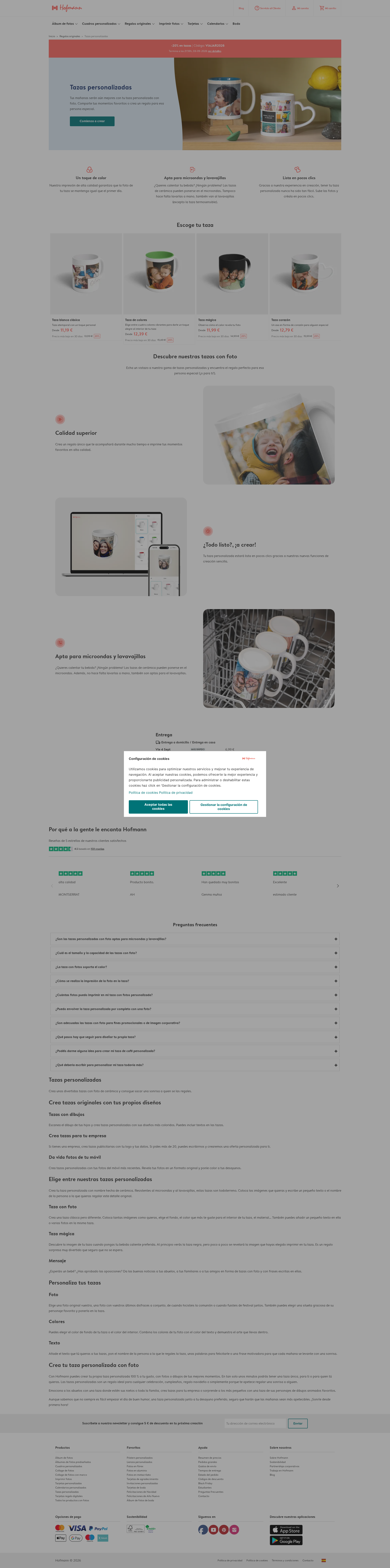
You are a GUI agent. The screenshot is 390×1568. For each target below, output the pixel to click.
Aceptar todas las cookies (158, 806)
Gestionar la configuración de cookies (223, 807)
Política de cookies (143, 792)
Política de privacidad (176, 792)
